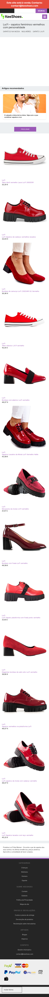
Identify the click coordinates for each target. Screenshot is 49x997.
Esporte (24, 880)
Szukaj (41, 11)
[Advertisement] (24, 61)
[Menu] (44, 16)
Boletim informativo (24, 950)
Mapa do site (24, 904)
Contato (24, 891)
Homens (24, 876)
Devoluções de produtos (24, 919)
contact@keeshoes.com (24, 5)
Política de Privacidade (24, 900)
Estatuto (24, 896)
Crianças (24, 868)
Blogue (24, 934)
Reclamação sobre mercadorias (24, 924)
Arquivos (24, 939)
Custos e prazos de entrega (24, 915)
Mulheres (24, 872)
